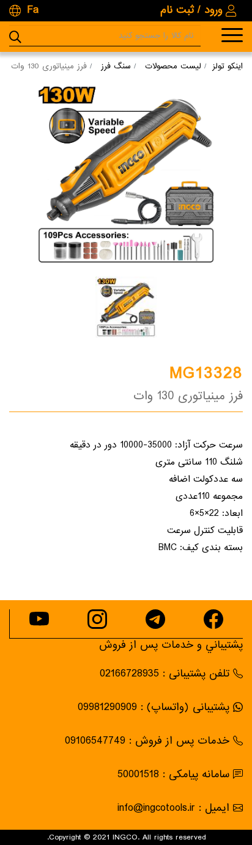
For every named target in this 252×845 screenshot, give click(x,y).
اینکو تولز (227, 66)
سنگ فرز (116, 66)
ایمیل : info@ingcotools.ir (173, 808)
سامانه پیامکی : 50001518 (173, 774)
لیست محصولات (173, 66)
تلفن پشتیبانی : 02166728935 (164, 673)
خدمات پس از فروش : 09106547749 (147, 741)
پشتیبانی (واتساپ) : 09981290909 (153, 707)
